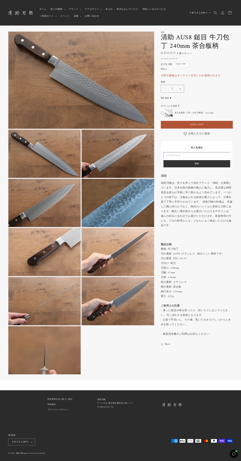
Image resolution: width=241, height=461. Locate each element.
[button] (57, 9)
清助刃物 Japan (22, 453)
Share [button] (167, 344)
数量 (163, 82)
